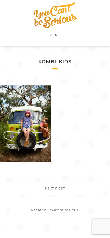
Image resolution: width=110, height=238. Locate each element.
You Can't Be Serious (55, 15)
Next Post (55, 188)
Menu (55, 35)
